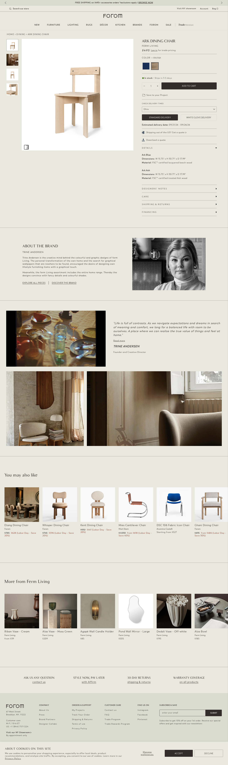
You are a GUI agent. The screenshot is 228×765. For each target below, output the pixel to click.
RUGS (89, 25)
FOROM (154, 25)
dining (20, 34)
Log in (154, 50)
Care (145, 196)
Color (151, 58)
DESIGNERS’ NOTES (154, 188)
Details (147, 148)
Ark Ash (154, 66)
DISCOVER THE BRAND (64, 283)
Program (186, 24)
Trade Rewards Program (117, 724)
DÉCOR (104, 25)
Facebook (143, 715)
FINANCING (149, 212)
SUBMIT (213, 713)
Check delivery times (153, 104)
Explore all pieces (33, 283)
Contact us (110, 710)
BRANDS (137, 25)
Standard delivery (160, 117)
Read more (119, 341)
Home (10, 34)
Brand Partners (47, 719)
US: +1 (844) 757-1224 (17, 726)
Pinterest (142, 719)
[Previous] (7, 3)
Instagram (143, 710)
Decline (208, 753)
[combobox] (23, 8)
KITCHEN (120, 25)
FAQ (107, 715)
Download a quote (156, 140)
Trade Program (113, 719)
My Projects (78, 710)
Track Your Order (81, 715)
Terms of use (78, 724)
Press (42, 715)
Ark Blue (146, 66)
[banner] (114, 2)
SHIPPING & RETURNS (156, 204)
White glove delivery (198, 117)
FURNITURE (53, 25)
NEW (37, 25)
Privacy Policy (13, 758)
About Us (44, 710)
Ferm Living (150, 46)
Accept (179, 753)
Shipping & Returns (82, 719)
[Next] (221, 3)
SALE (168, 25)
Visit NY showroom (186, 8)
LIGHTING (73, 25)
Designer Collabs (48, 724)
